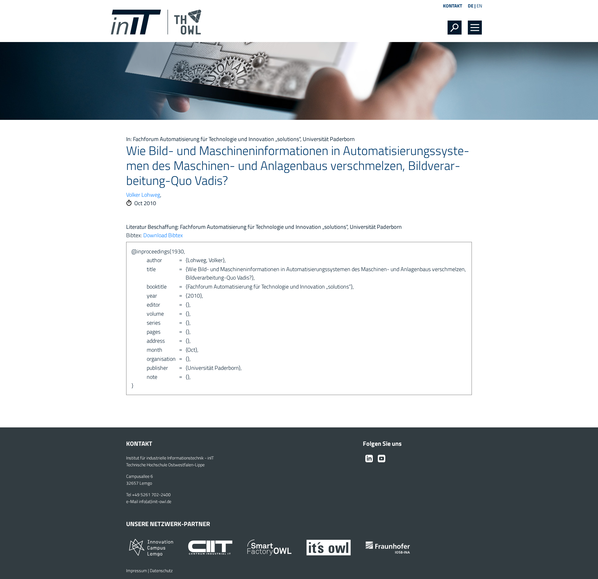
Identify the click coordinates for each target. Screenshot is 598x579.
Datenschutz (161, 570)
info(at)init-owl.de (155, 501)
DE (470, 5)
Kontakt (452, 5)
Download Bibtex (163, 235)
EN (479, 5)
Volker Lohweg (143, 195)
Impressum (136, 570)
